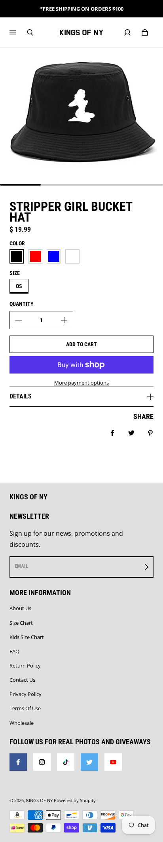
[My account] (127, 32)
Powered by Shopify (75, 800)
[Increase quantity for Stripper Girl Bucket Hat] (64, 320)
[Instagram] (42, 762)
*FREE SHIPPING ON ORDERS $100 (81, 8)
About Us (20, 608)
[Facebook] (18, 762)
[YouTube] (113, 762)
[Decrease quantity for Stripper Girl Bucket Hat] (18, 320)
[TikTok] (65, 762)
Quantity (21, 304)
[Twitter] (89, 762)
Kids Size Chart (26, 637)
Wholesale (21, 722)
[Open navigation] (18, 32)
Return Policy (25, 665)
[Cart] (145, 32)
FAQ (14, 651)
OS (19, 286)
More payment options (81, 382)
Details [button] (20, 396)
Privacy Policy (25, 694)
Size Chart (21, 622)
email (21, 566)
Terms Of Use (25, 708)
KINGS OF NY (39, 800)
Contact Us (22, 679)
